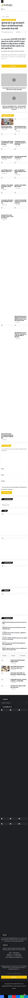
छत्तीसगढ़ (7, 16)
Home (3, 16)
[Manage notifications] (24, 995)
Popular (4, 655)
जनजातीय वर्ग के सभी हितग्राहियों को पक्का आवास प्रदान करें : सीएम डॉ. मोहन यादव (20, 202)
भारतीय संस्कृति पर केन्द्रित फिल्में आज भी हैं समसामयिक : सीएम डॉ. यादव (7, 202)
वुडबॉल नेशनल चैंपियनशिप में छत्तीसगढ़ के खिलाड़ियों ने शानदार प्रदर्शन (20, 171)
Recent (13, 655)
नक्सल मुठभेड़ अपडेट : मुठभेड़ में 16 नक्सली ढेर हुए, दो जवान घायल (7, 157)
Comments (22, 655)
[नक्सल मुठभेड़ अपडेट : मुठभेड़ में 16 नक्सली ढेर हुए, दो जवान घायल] (7, 151)
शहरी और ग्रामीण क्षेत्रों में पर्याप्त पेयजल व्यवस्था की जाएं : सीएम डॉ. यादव (21, 128)
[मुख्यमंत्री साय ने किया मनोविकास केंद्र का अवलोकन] (21, 180)
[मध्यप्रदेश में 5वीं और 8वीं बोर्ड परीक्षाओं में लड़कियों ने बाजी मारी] (7, 121)
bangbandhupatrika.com (8, 32)
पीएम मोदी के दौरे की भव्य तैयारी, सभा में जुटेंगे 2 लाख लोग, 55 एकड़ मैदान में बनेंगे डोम (7, 217)
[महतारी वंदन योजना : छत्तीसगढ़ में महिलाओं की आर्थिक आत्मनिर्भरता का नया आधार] (23, 877)
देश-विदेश (13, 19)
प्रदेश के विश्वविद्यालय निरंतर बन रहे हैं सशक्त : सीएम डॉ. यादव (7, 170)
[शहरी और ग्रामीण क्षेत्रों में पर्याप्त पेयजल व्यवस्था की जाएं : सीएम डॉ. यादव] (21, 121)
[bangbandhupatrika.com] (7, 5)
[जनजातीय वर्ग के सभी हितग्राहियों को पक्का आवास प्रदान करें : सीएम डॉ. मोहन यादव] (21, 195)
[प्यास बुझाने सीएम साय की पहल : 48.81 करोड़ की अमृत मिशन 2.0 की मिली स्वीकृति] (21, 136)
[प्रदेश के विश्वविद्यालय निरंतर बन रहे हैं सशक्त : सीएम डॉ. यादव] (7, 165)
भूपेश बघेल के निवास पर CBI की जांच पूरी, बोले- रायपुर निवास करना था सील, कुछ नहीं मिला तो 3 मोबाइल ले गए (21, 335)
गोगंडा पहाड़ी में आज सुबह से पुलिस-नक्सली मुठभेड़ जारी (21, 157)
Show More (14, 66)
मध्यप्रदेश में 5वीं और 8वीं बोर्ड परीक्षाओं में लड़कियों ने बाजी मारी (6, 127)
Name (3, 468)
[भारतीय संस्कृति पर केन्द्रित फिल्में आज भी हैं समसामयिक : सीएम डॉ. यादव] (7, 195)
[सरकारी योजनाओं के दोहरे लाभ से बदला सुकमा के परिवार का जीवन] (14, 825)
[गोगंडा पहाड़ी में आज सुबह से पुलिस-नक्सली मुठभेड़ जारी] (21, 151)
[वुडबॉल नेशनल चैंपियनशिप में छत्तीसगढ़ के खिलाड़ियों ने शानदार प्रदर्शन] (21, 165)
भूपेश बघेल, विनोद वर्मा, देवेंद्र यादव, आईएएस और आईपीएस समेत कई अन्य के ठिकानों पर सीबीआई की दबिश (7, 436)
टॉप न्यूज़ (8, 19)
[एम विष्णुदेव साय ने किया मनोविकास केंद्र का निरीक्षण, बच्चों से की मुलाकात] (7, 180)
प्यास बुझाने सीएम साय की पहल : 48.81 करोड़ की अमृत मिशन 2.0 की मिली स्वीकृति (20, 143)
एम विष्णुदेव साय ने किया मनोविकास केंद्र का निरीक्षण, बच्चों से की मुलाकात (7, 186)
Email (2, 474)
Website (3, 481)
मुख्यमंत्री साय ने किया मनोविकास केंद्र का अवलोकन (20, 185)
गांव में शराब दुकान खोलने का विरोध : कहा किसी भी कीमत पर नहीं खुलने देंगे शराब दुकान (7, 143)
